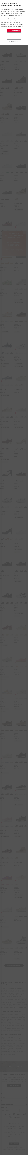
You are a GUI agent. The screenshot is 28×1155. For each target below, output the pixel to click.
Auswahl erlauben (14, 35)
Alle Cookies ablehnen (14, 41)
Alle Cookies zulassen (14, 30)
